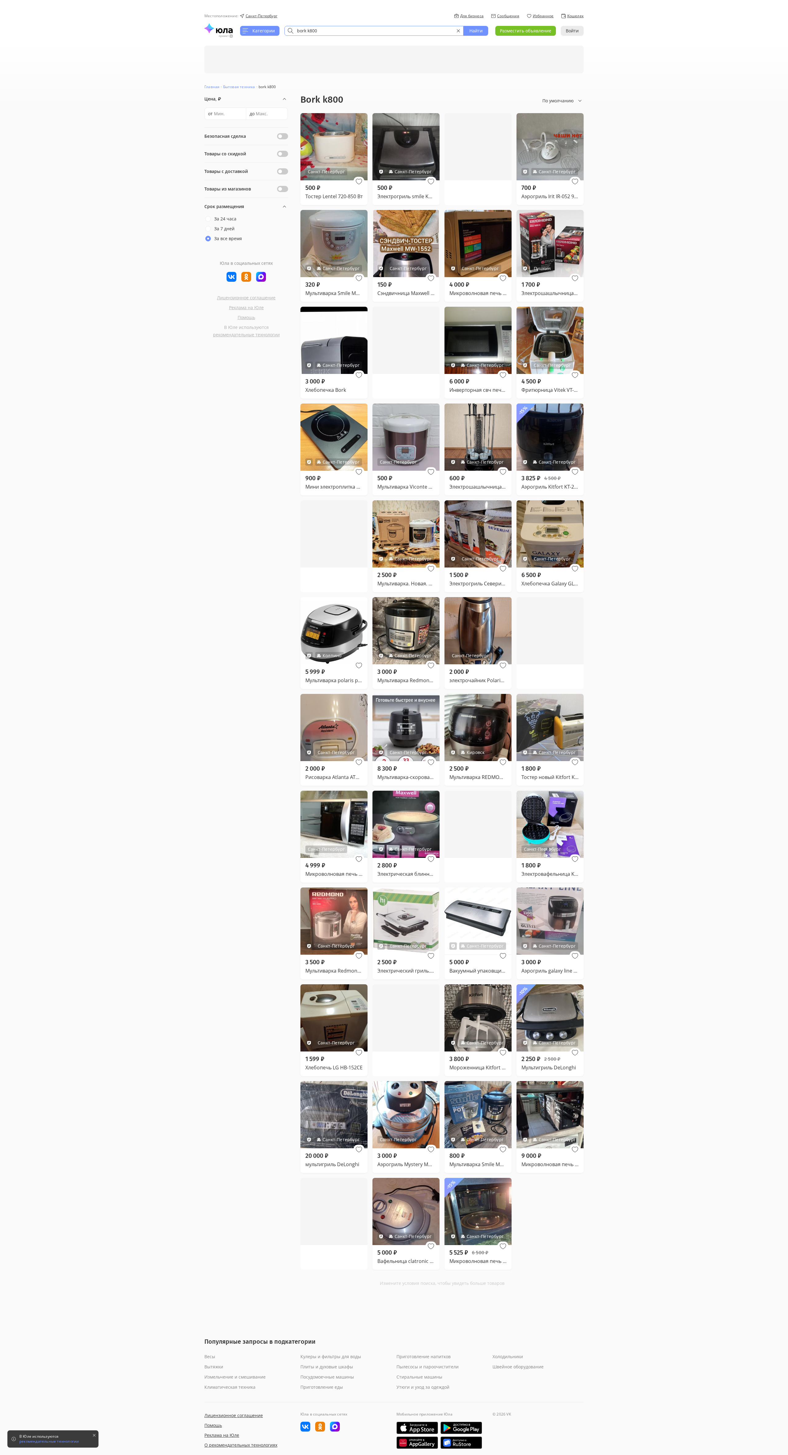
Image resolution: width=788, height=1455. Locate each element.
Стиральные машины (419, 1377)
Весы (209, 1356)
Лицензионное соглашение (246, 298)
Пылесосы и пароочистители (427, 1367)
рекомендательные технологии (246, 335)
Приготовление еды (321, 1387)
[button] (359, 181)
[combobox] (374, 31)
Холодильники (507, 1356)
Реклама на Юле (246, 307)
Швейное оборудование (518, 1367)
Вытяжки (213, 1367)
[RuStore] (461, 1443)
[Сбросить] (458, 31)
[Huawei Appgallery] (417, 1443)
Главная (211, 86)
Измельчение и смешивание (235, 1377)
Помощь (246, 317)
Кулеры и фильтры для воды (330, 1356)
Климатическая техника (229, 1387)
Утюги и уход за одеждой (422, 1387)
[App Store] (417, 1428)
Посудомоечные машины (327, 1377)
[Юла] (218, 28)
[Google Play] (461, 1428)
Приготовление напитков (423, 1356)
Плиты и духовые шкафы (326, 1367)
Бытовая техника (239, 86)
